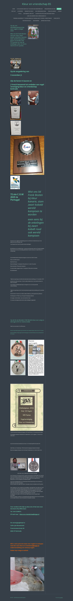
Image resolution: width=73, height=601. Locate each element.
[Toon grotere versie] (33, 32)
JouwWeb (61, 597)
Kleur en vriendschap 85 (36, 4)
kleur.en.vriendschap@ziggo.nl (29, 514)
